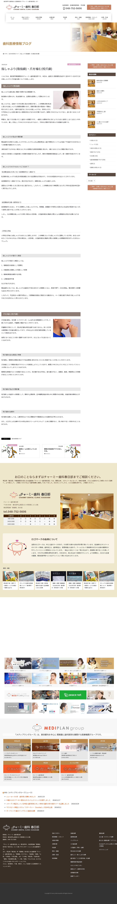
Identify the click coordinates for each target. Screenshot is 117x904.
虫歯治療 (73, 833)
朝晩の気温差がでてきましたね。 (53, 450)
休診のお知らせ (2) (95, 148)
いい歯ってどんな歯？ (103, 122)
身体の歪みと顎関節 (102, 80)
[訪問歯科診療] (18, 694)
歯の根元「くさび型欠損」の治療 (80, 858)
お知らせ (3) (93, 140)
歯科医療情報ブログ (74, 64)
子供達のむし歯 (101, 111)
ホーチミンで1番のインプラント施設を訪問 (20, 811)
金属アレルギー (75, 876)
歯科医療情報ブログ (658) (97, 160)
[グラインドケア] (45, 708)
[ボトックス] (100, 694)
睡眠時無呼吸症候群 (76, 862)
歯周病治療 (74, 837)
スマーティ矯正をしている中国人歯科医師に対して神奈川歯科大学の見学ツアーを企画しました (37, 804)
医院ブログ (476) (95, 152)
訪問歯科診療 (74, 872)
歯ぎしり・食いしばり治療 (78, 855)
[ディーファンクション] (72, 708)
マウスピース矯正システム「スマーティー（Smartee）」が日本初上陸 (29, 807)
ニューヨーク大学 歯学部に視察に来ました (21, 796)
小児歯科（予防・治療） (78, 847)
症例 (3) (92, 163)
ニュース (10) (94, 144)
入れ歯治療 (74, 844)
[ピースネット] (72, 694)
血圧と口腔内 (100, 91)
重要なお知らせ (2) (95, 167)
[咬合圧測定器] (18, 708)
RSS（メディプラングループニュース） (18, 792)
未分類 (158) (94, 156)
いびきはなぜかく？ (102, 101)
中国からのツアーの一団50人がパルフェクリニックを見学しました (28, 800)
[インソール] (100, 708)
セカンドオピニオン (76, 865)
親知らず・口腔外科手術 (78, 869)
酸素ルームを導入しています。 (28, 450)
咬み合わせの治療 (76, 851)
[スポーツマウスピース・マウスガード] (45, 694)
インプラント (74, 840)
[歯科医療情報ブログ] (9, 451)
